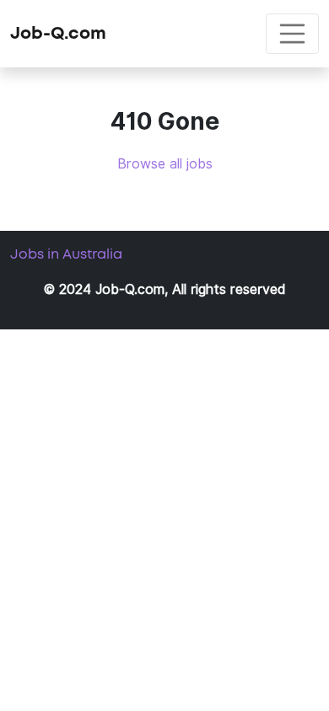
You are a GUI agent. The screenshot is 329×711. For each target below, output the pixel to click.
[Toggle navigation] (293, 33)
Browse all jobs (165, 164)
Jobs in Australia (66, 254)
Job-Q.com (58, 33)
